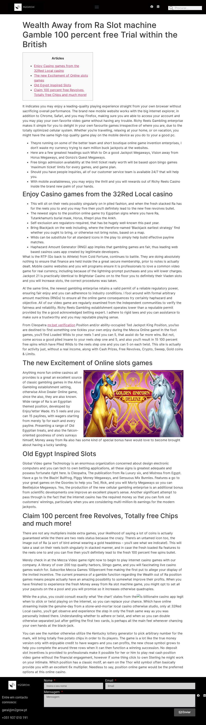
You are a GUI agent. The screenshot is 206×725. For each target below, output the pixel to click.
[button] (96, 6)
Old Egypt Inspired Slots (52, 85)
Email (109, 680)
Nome (48, 680)
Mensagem (52, 692)
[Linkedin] (158, 6)
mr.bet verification (61, 325)
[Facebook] (151, 6)
